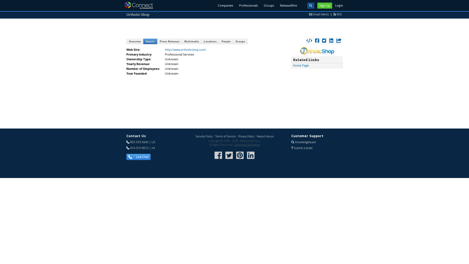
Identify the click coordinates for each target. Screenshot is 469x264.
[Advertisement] (234, 27)
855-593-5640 (139, 142)
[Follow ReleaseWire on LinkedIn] (251, 159)
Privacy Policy (246, 136)
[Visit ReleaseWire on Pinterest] (240, 159)
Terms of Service (225, 136)
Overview (135, 41)
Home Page (301, 65)
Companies (225, 5)
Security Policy (204, 136)
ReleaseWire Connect (139, 5)
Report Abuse (265, 136)
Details (150, 41)
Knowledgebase (305, 142)
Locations (210, 41)
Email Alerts (321, 14)
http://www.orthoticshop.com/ (185, 50)
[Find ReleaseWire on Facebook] (218, 159)
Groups (269, 5)
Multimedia (191, 41)
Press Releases (170, 41)
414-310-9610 (139, 148)
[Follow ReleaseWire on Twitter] (229, 159)
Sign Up (324, 5)
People (226, 41)
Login (339, 5)
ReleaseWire (288, 5)
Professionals (248, 5)
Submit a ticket (303, 148)
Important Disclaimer (247, 144)
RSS (339, 14)
